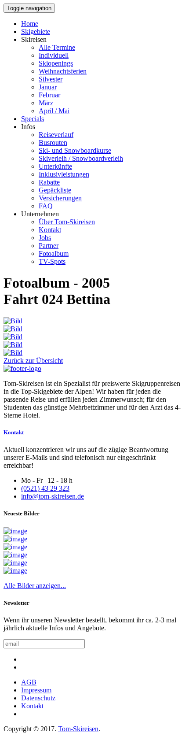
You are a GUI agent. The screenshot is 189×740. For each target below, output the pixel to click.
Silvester (50, 79)
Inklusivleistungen (64, 174)
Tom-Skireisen (78, 729)
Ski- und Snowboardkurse (75, 150)
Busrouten (53, 142)
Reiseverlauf (56, 134)
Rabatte (49, 182)
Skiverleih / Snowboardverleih (81, 158)
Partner (48, 245)
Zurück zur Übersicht (33, 360)
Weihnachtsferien (63, 71)
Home (29, 23)
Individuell (54, 55)
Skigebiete (35, 31)
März (46, 103)
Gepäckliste (55, 190)
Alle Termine (57, 47)
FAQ (46, 206)
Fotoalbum (54, 253)
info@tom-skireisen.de (52, 496)
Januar (48, 87)
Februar (49, 95)
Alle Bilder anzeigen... (35, 585)
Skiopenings (56, 63)
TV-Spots (52, 261)
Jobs (45, 237)
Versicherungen (60, 198)
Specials (32, 118)
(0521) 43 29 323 (45, 488)
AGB (28, 682)
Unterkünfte (55, 166)
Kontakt (50, 229)
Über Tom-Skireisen (67, 222)
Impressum (36, 690)
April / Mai (54, 111)
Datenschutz (38, 698)
